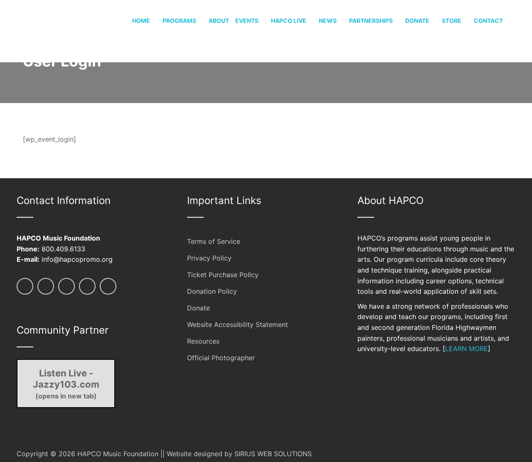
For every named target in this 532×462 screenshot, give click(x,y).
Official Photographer (221, 358)
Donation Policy (212, 291)
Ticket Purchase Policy (223, 274)
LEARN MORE (466, 348)
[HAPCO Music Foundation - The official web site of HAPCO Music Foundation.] (48, 30)
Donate (198, 308)
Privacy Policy (209, 258)
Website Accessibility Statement (237, 324)
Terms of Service (213, 241)
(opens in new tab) (66, 384)
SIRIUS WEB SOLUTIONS (273, 454)
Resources (203, 341)
